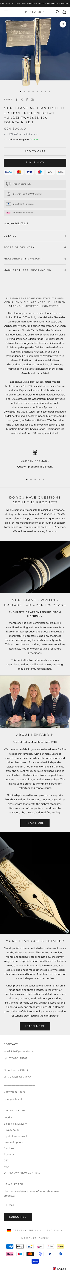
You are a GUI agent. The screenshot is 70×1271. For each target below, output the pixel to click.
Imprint (8, 1117)
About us (9, 1154)
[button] (61, 1269)
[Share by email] (32, 99)
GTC (6, 1160)
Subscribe (18, 1217)
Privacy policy (11, 1130)
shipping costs (31, 134)
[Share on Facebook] (16, 99)
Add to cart (35, 151)
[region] (35, 461)
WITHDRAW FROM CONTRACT (23, 1173)
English (53, 1230)
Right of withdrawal (15, 1136)
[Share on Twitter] (21, 99)
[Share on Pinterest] (27, 99)
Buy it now (35, 162)
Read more (35, 823)
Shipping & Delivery (15, 1124)
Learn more (35, 1026)
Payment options (14, 1142)
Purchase (9, 1148)
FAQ (6, 1166)
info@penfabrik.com (22, 1051)
